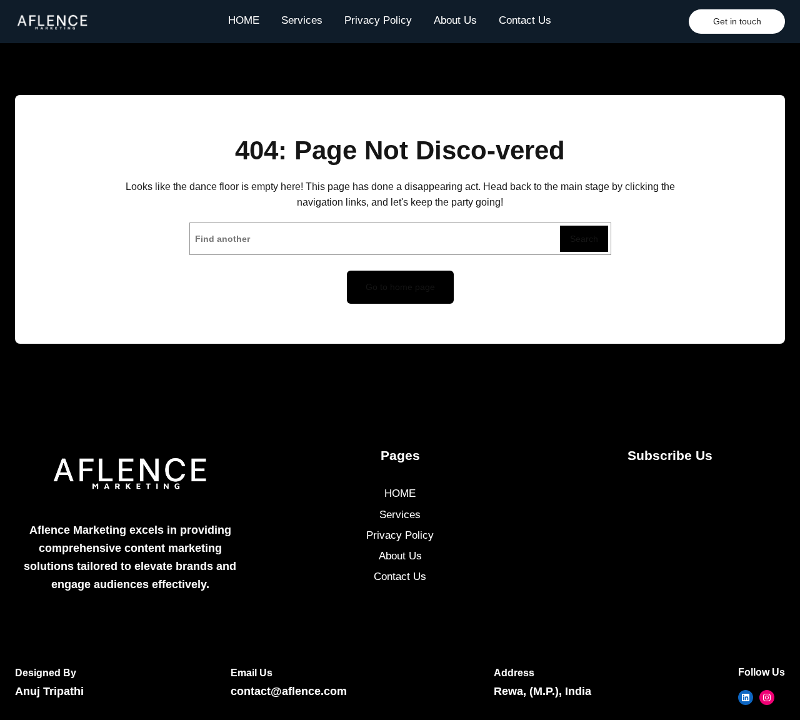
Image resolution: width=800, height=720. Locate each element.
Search (584, 239)
